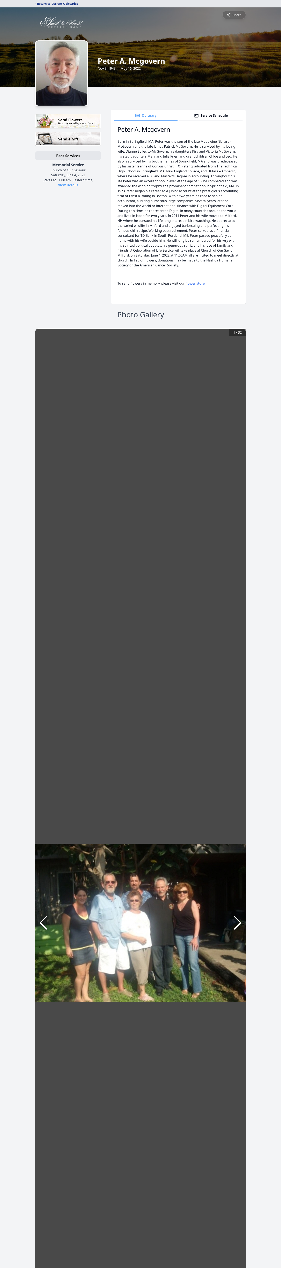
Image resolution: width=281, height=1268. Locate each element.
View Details (68, 185)
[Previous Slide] (43, 922)
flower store (195, 283)
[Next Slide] (237, 922)
